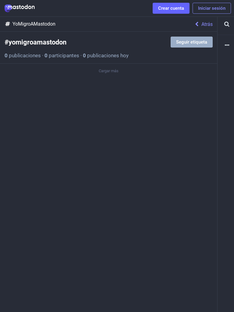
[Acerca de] (226, 45)
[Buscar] (226, 24)
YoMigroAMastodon (33, 24)
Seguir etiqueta (191, 42)
